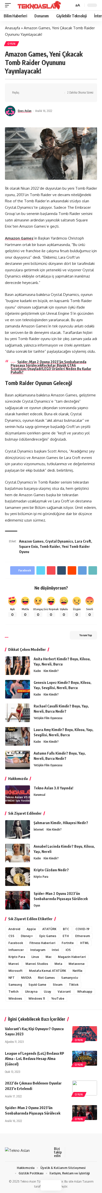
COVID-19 (82, 929)
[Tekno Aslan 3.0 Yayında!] (17, 794)
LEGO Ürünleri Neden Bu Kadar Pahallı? (51, 370)
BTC (66, 929)
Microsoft (15, 971)
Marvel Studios (37, 964)
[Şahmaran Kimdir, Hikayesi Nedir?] (17, 829)
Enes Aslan (24, 111)
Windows (15, 998)
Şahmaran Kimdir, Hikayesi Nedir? (61, 823)
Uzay (47, 991)
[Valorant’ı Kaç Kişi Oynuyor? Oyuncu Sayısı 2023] (84, 1033)
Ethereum (82, 936)
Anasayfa (12, 28)
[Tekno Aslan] (37, 5)
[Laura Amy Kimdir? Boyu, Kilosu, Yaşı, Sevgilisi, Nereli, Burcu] (17, 736)
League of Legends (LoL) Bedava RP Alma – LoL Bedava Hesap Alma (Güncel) (34, 1058)
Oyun (11, 43)
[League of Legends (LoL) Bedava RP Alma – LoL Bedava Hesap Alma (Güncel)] (84, 1058)
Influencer (16, 950)
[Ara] (70, 5)
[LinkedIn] (87, 1152)
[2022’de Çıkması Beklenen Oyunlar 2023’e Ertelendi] (84, 1088)
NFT (11, 978)
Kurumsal (39, 795)
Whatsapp (84, 991)
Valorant (64, 991)
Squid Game (37, 984)
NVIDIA (26, 978)
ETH (66, 936)
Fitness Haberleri (42, 943)
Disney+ (27, 936)
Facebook (15, 943)
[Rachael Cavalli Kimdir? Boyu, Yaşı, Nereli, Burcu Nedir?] (17, 712)
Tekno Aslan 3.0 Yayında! (53, 788)
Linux (35, 957)
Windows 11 (36, 998)
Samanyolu (69, 978)
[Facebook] (69, 1152)
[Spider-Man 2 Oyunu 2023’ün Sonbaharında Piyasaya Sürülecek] (17, 900)
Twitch (13, 991)
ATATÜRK (49, 929)
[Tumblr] (93, 1152)
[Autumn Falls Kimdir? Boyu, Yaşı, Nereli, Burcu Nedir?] (17, 760)
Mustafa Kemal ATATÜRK (47, 971)
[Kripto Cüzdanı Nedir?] (17, 876)
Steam (57, 984)
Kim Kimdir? (51, 671)
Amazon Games (19, 238)
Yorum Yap (85, 635)
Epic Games (47, 936)
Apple (31, 929)
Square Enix (28, 546)
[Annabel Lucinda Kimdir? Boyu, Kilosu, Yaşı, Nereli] (17, 853)
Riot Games (46, 978)
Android (14, 929)
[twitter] (75, 1152)
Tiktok (73, 984)
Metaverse (77, 964)
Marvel (13, 964)
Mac (48, 957)
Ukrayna (31, 991)
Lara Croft (83, 541)
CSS (11, 936)
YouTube (57, 998)
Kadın (37, 671)
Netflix (77, 971)
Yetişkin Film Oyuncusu (48, 718)
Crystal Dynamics (59, 541)
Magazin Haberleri (72, 957)
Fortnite (68, 943)
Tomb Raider (50, 546)
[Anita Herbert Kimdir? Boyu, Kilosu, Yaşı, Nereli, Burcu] (17, 665)
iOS (68, 950)
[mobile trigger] (9, 5)
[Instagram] (81, 1152)
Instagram (37, 950)
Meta (58, 964)
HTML (84, 943)
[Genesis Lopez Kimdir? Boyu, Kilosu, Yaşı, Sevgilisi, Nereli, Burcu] (17, 689)
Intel (55, 950)
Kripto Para (41, 876)
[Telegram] (99, 1152)
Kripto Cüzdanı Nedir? (51, 870)
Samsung (15, 984)
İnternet (39, 829)
